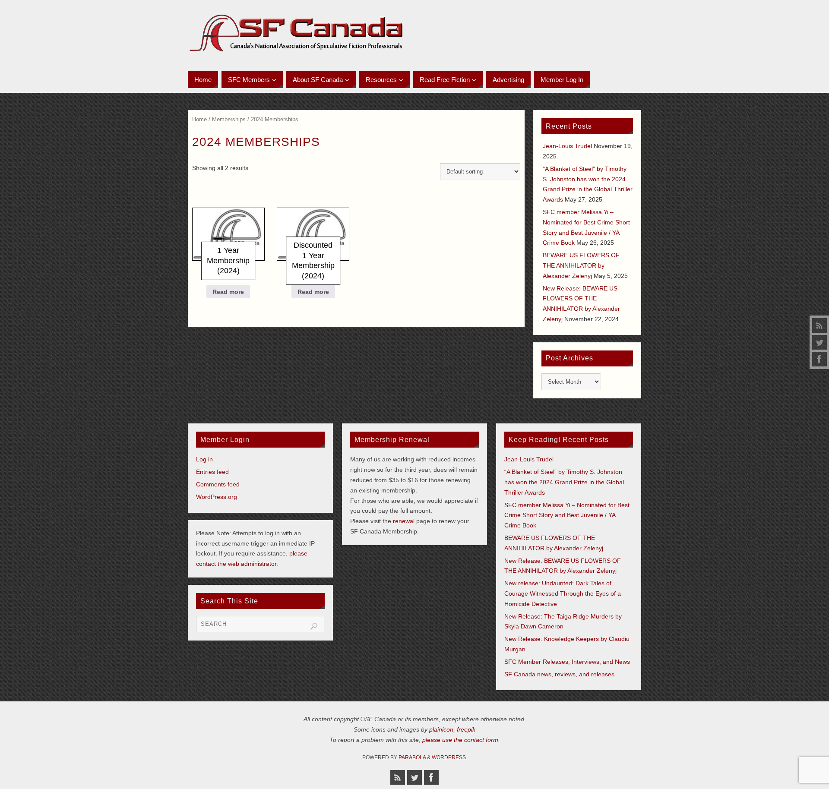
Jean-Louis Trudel (567, 145)
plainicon (441, 729)
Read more (228, 291)
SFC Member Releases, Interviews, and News (567, 661)
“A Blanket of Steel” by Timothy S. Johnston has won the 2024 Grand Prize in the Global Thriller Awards (564, 482)
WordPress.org (216, 496)
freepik (466, 729)
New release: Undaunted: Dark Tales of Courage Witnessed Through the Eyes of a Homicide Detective (562, 593)
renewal (403, 521)
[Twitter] (819, 342)
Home (199, 119)
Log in (204, 459)
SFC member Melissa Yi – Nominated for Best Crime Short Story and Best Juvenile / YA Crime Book (567, 515)
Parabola (412, 757)
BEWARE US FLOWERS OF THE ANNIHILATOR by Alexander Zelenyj (581, 265)
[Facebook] (819, 359)
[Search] (314, 626)
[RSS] (819, 325)
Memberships (229, 119)
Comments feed (218, 484)
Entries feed (212, 471)
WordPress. (449, 757)
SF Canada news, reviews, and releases (559, 674)
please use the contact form (460, 739)
